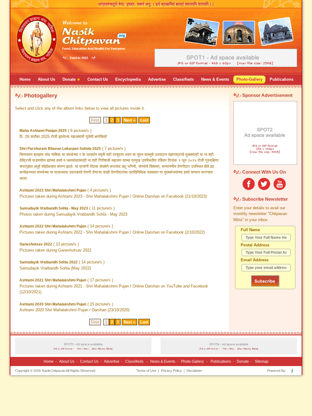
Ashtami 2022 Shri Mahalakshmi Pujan (53, 226)
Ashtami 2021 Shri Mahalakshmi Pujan (53, 280)
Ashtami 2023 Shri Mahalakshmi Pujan (53, 190)
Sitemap (261, 361)
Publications (221, 361)
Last (144, 120)
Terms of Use (146, 370)
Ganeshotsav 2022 (36, 244)
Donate (243, 361)
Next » (129, 120)
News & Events (162, 361)
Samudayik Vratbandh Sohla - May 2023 (54, 208)
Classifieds (134, 361)
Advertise (111, 361)
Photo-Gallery (192, 361)
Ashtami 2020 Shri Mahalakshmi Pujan (53, 304)
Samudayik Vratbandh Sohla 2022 (49, 262)
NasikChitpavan (53, 370)
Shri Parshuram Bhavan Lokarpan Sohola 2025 (60, 148)
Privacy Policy (171, 370)
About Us (66, 361)
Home (49, 361)
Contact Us (89, 361)
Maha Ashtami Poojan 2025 (43, 131)
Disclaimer (194, 370)
